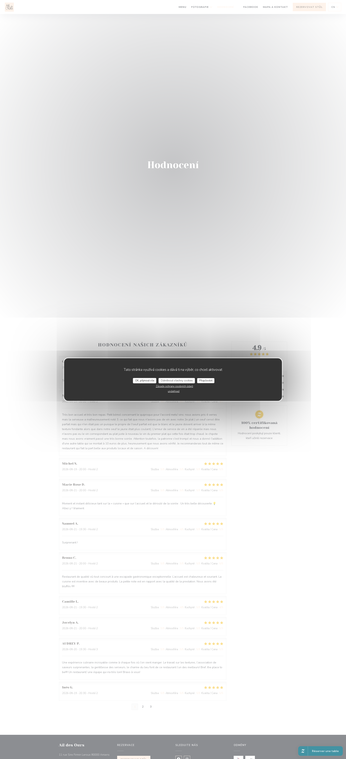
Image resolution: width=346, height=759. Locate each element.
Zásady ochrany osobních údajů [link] (174, 386)
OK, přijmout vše (144, 380)
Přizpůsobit (205, 380)
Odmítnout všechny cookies (177, 380)
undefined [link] (173, 391)
